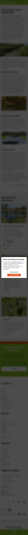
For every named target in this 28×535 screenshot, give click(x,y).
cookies (14, 262)
